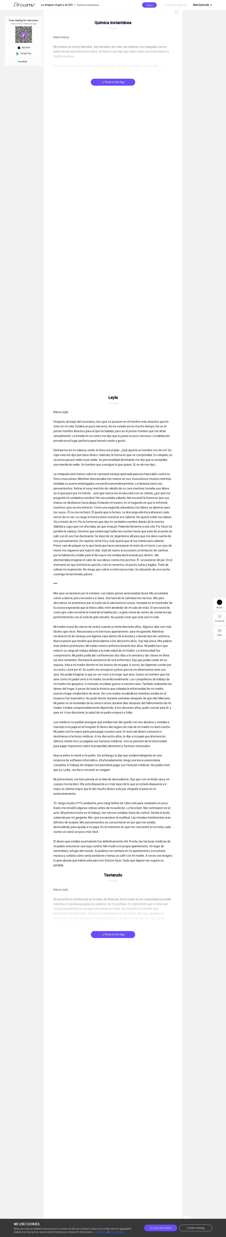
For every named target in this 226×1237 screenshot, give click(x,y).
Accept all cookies (161, 1228)
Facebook (23, 61)
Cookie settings (196, 1228)
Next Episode (202, 4)
